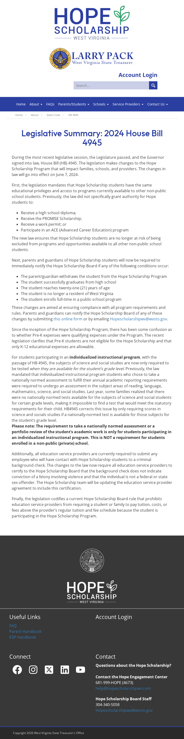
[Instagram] (33, 669)
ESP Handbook (22, 637)
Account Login (114, 617)
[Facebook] (17, 669)
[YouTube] (80, 669)
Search (153, 85)
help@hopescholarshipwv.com (123, 688)
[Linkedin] (64, 669)
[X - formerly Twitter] (49, 669)
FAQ (13, 625)
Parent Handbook (25, 631)
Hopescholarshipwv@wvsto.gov (138, 319)
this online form (68, 319)
